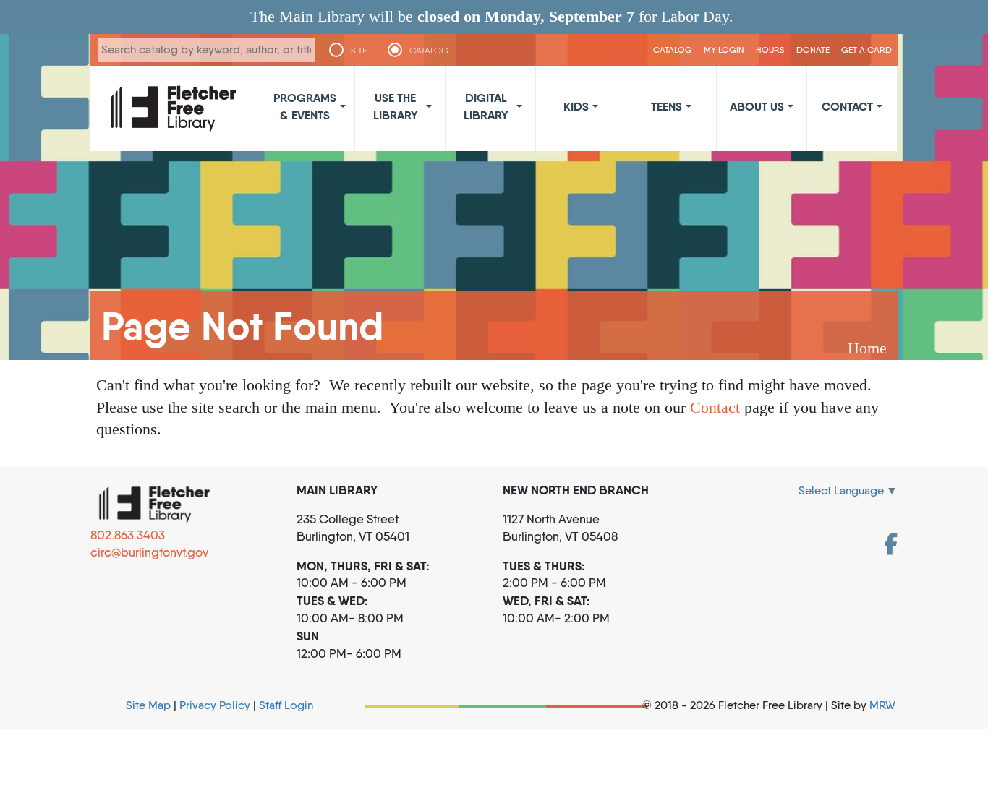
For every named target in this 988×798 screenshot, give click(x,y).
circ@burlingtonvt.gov (149, 552)
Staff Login (286, 705)
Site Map (148, 705)
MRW (882, 705)
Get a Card (866, 49)
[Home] (173, 108)
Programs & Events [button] (304, 106)
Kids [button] (576, 106)
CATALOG (428, 51)
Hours (770, 49)
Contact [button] (847, 106)
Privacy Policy (214, 705)
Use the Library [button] (395, 106)
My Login (724, 49)
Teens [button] (666, 106)
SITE (359, 51)
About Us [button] (757, 106)
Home (867, 348)
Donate (813, 49)
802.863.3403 (127, 535)
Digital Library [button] (486, 106)
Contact (715, 407)
